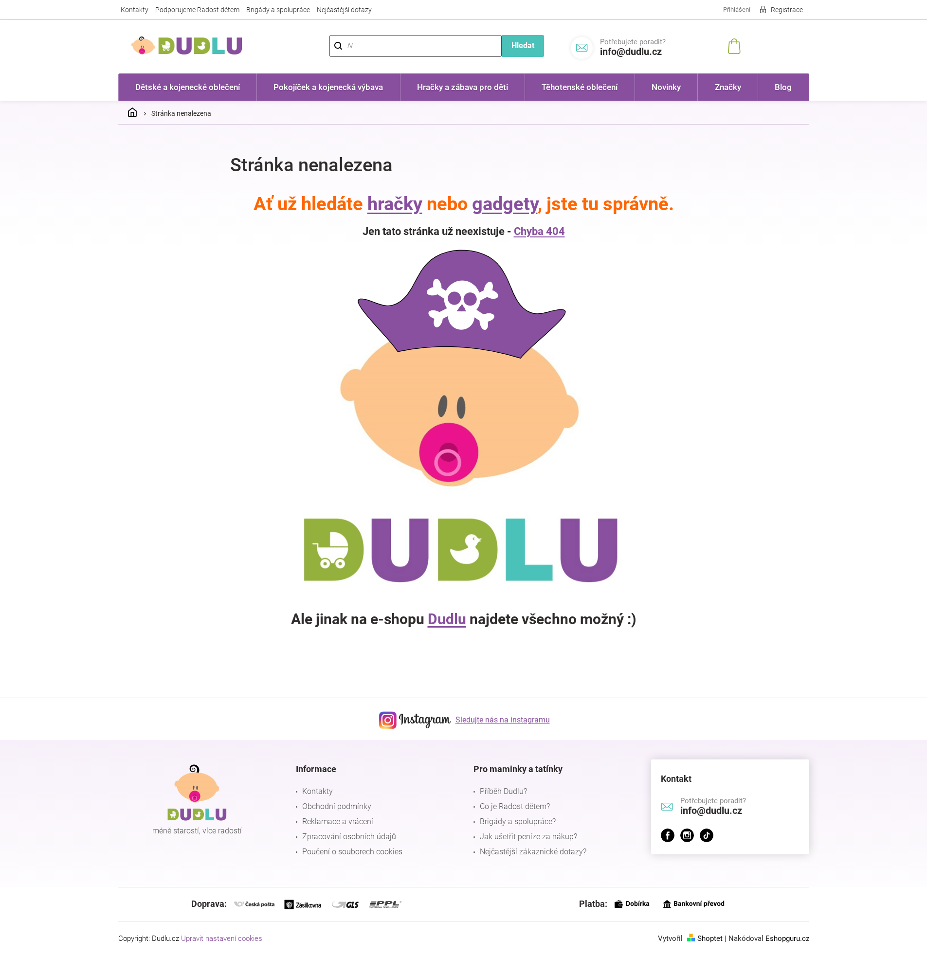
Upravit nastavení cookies (221, 938)
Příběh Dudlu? (503, 791)
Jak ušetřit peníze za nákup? (528, 836)
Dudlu (447, 619)
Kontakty (134, 10)
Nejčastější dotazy (344, 10)
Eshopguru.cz (787, 938)
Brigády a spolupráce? (518, 821)
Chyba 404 (539, 231)
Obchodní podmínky (336, 806)
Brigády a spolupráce (278, 10)
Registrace (787, 10)
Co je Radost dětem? (515, 806)
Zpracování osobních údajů (349, 836)
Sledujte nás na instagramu (502, 719)
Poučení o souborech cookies (352, 851)
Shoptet (710, 938)
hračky (394, 204)
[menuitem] (188, 87)
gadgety (505, 204)
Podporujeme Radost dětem (197, 10)
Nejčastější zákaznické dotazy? (533, 851)
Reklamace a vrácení (337, 821)
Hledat (522, 45)
